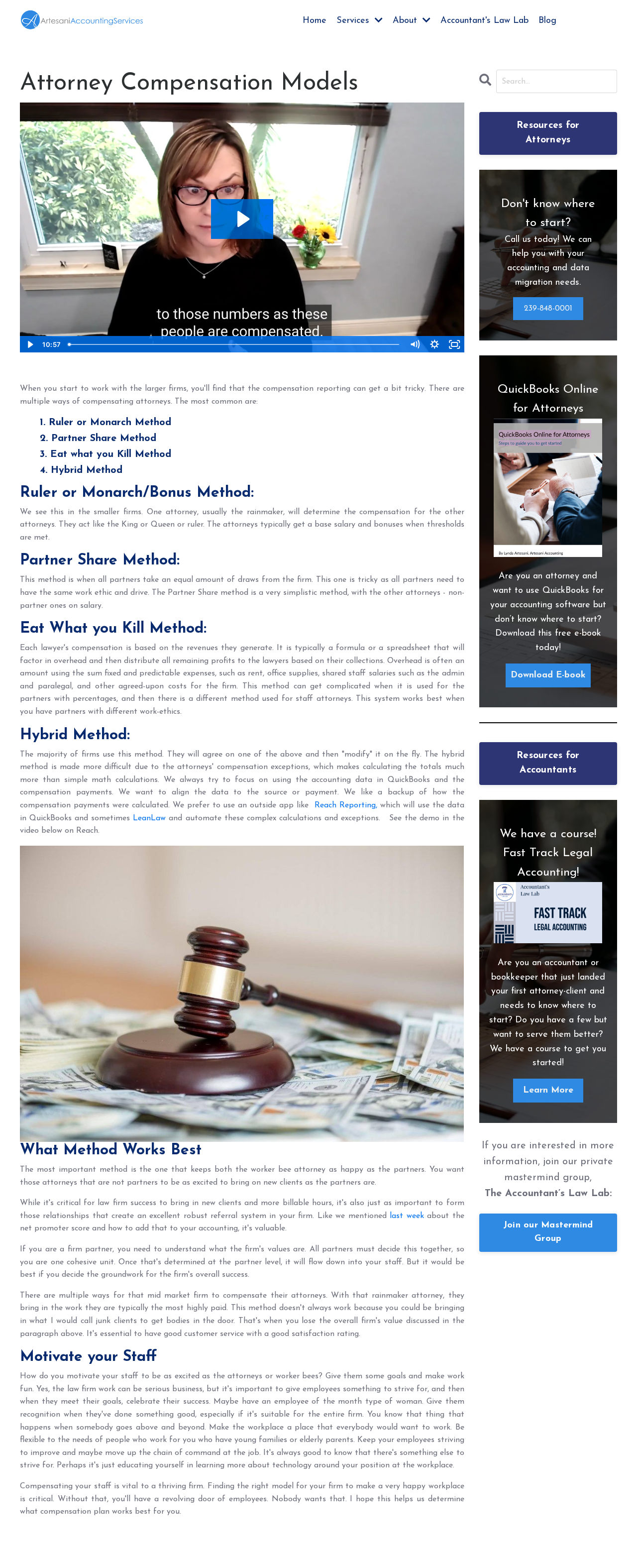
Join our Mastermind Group (548, 1232)
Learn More (548, 1090)
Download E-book (548, 675)
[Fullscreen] (455, 344)
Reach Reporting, (346, 805)
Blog (547, 20)
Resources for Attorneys (548, 133)
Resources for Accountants (548, 763)
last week (407, 1216)
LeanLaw (149, 818)
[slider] (234, 344)
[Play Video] (29, 344)
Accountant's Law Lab (484, 20)
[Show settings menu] (435, 344)
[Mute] (415, 344)
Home (314, 20)
